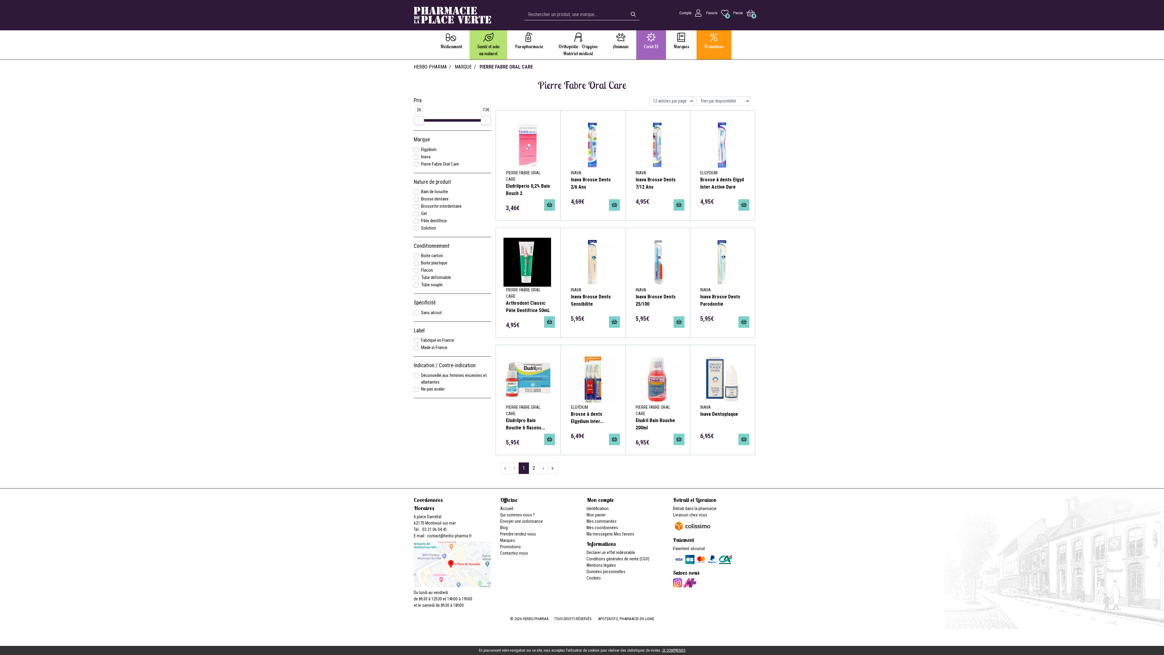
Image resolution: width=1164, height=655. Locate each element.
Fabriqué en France (437, 340)
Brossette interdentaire (441, 206)
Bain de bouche (434, 191)
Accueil (506, 508)
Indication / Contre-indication (445, 365)
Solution (428, 228)
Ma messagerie (600, 534)
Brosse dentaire (435, 199)
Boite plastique (434, 263)
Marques (507, 540)
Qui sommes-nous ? (517, 514)
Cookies (594, 578)
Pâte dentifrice (434, 220)
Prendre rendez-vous (518, 534)
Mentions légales (601, 565)
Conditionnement (432, 246)
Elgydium (428, 149)
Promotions (510, 546)
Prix (418, 100)
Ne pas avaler (433, 389)
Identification (598, 508)
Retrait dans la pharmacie (695, 508)
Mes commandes (602, 521)
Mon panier (596, 514)
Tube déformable (436, 277)
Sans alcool (431, 312)
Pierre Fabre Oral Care (440, 164)
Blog (504, 527)
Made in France (434, 347)
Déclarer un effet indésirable (611, 552)
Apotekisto (626, 618)
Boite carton (432, 255)
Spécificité (425, 303)
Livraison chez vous (690, 514)
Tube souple (432, 284)
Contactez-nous (514, 553)
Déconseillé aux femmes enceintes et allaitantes (454, 379)
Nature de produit (432, 182)
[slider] (419, 120)
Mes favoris (624, 534)
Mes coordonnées (602, 527)
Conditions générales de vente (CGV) (618, 558)
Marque (463, 67)
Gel (424, 213)
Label (419, 331)
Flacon (427, 270)
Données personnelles (606, 571)
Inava (425, 157)
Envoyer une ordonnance (521, 521)
